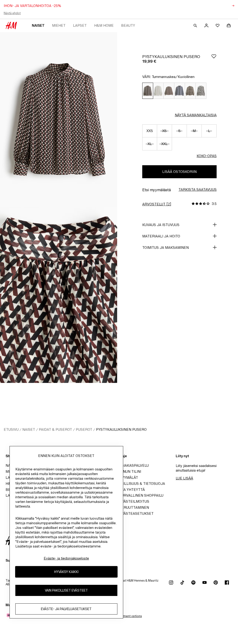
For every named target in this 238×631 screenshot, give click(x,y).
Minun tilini (130, 471)
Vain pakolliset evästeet (66, 590)
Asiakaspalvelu (134, 465)
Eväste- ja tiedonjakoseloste (66, 558)
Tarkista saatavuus (197, 189)
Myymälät (128, 477)
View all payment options (124, 616)
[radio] (147, 91)
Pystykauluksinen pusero (121, 429)
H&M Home (104, 25)
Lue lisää (184, 478)
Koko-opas (207, 156)
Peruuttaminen (134, 507)
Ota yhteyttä (132, 490)
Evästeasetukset (136, 513)
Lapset (80, 25)
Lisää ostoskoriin (179, 172)
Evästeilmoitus (134, 501)
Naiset (38, 25)
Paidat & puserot (55, 429)
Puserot (84, 429)
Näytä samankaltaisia (196, 115)
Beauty (128, 25)
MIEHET (59, 25)
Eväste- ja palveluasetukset (66, 609)
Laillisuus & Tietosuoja (142, 483)
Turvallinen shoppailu (141, 495)
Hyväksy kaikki (66, 572)
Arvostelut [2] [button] (156, 204)
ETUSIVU (11, 429)
